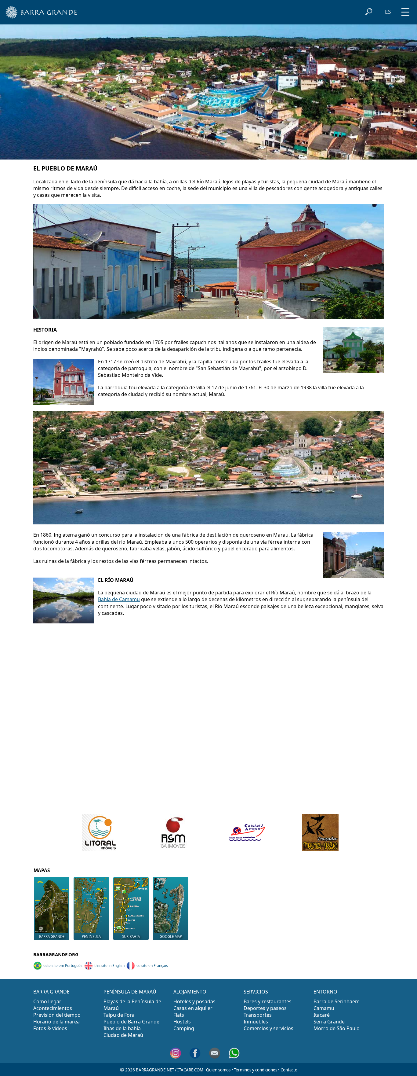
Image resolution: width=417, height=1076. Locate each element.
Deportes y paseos (265, 1008)
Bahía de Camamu (119, 599)
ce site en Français (152, 965)
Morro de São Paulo (337, 1028)
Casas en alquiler (192, 1008)
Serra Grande (329, 1021)
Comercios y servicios (268, 1028)
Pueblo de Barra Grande (131, 1021)
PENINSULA (91, 936)
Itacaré (322, 1015)
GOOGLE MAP (171, 936)
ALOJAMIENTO (189, 991)
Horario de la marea (56, 1021)
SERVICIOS (256, 991)
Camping (183, 1028)
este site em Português (62, 965)
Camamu (324, 1008)
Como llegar (47, 1001)
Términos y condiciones (255, 1070)
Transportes (258, 1015)
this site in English (109, 965)
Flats (178, 1015)
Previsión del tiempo (57, 1015)
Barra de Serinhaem (337, 1001)
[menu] (405, 10)
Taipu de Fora (119, 1015)
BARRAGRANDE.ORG (55, 954)
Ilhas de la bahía (122, 1028)
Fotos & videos (50, 1028)
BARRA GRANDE (51, 936)
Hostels (182, 1021)
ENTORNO (325, 991)
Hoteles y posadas (194, 1001)
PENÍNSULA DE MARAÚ (129, 991)
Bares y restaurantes (268, 1001)
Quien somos (218, 1070)
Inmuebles (256, 1021)
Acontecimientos (52, 1008)
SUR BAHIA (131, 936)
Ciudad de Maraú (123, 1035)
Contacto (289, 1070)
